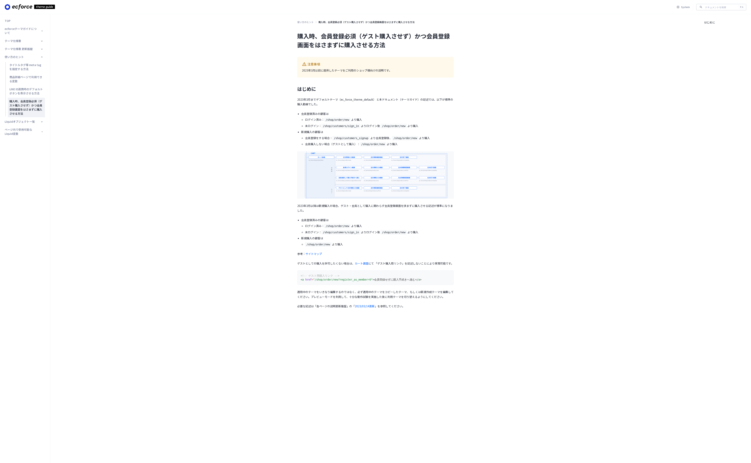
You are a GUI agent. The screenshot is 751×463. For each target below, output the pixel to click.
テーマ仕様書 (13, 41)
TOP (8, 21)
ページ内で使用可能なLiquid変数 (18, 132)
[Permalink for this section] (319, 88)
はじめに (709, 22)
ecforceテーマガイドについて (21, 31)
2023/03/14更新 (365, 306)
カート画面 (361, 263)
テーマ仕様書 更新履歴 (19, 49)
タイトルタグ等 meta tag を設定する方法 (25, 67)
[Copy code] (449, 275)
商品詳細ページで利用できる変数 (25, 79)
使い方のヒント (14, 57)
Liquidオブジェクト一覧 (20, 121)
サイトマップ (313, 254)
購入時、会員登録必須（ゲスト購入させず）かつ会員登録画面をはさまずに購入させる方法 (25, 107)
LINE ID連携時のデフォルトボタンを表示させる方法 (26, 91)
